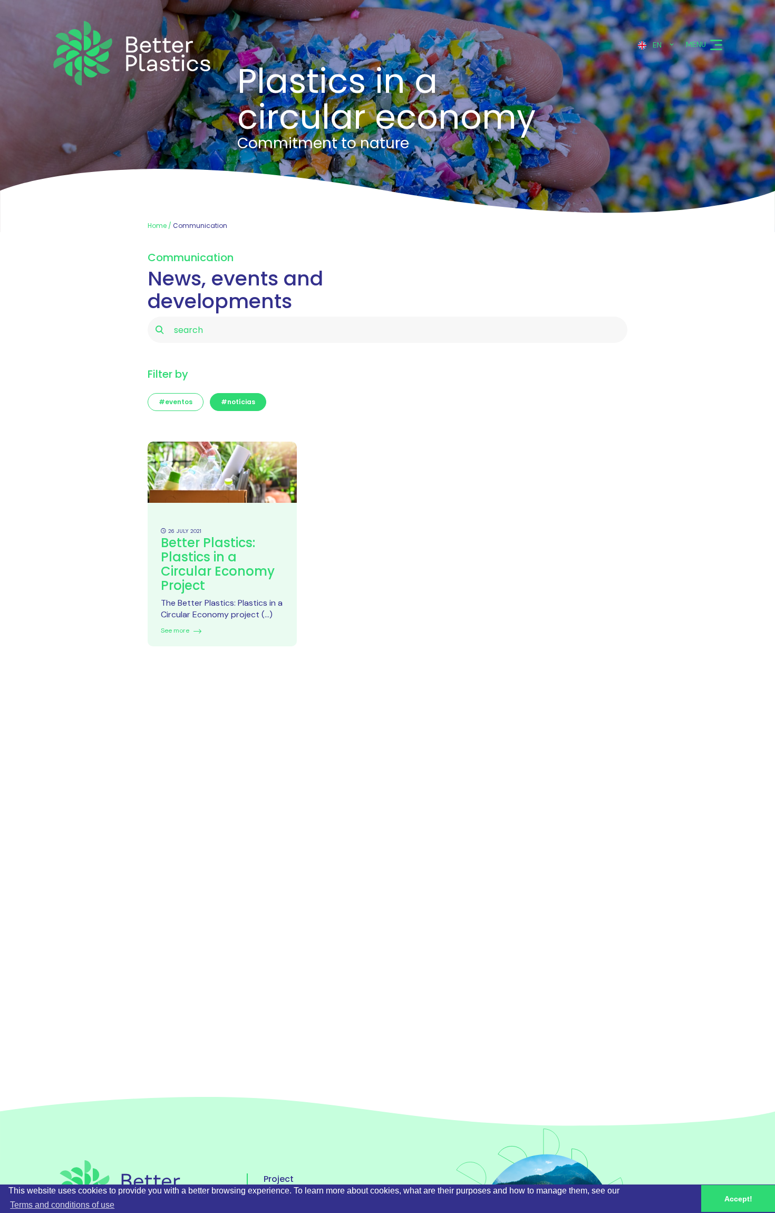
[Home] (130, 53)
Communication (200, 225)
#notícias (238, 401)
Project (279, 1179)
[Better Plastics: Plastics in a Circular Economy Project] (222, 478)
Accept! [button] (738, 1199)
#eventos (175, 401)
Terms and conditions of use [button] (62, 1204)
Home (157, 225)
